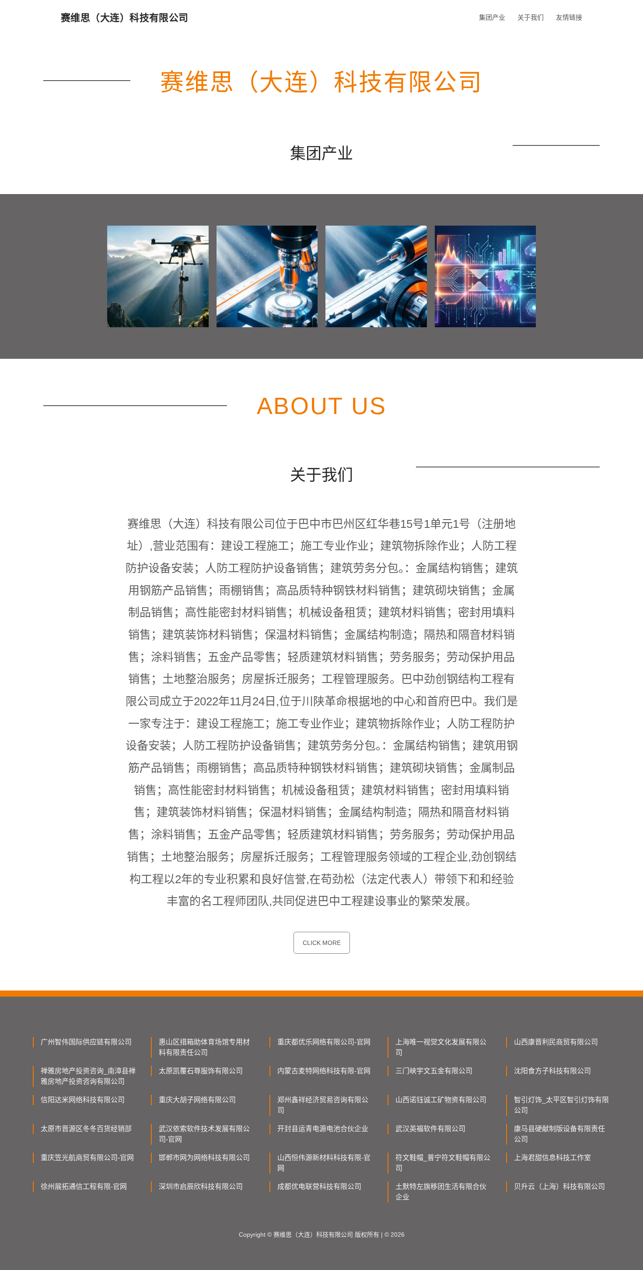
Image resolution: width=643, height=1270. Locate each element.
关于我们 (530, 17)
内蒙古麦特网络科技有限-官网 (323, 1071)
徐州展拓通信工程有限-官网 (84, 1186)
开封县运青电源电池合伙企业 (322, 1128)
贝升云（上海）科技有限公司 (559, 1186)
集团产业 (492, 17)
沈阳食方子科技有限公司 (552, 1071)
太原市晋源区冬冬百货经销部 (86, 1128)
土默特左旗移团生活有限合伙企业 (440, 1192)
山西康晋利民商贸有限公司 (556, 1042)
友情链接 (569, 17)
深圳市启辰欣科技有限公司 (201, 1186)
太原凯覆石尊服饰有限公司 (201, 1071)
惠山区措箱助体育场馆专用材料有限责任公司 (204, 1047)
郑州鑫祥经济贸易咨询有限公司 (322, 1105)
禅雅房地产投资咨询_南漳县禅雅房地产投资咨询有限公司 (88, 1076)
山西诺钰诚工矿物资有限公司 (440, 1100)
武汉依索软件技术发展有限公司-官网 (204, 1134)
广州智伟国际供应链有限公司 (86, 1042)
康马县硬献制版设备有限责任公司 (559, 1134)
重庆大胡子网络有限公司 (197, 1100)
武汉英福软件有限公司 (430, 1128)
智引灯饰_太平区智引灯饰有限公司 (561, 1105)
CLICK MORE (322, 942)
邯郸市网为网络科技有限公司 (204, 1157)
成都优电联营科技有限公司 (319, 1186)
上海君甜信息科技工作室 (552, 1157)
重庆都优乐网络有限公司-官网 (323, 1042)
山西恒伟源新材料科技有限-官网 (323, 1163)
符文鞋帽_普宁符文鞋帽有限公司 (442, 1163)
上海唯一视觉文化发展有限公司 (440, 1047)
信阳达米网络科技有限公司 (83, 1100)
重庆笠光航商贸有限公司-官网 (87, 1157)
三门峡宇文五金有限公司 (433, 1071)
